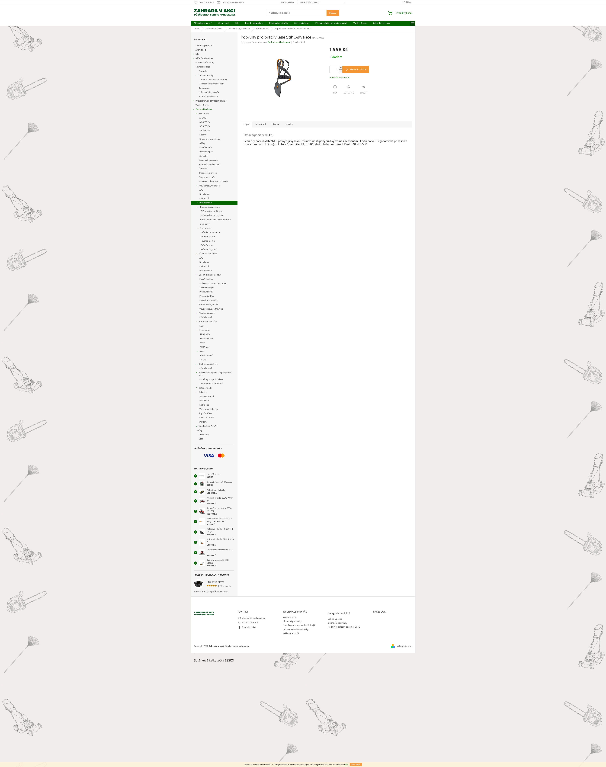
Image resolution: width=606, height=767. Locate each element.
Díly (197, 54)
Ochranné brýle (206, 287)
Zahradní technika (204, 109)
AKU (201, 190)
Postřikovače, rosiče (208, 304)
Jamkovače (204, 88)
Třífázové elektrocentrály (211, 83)
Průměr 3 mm (207, 245)
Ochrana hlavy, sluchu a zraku (213, 283)
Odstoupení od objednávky (295, 629)
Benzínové (204, 194)
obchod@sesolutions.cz (253, 618)
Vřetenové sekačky (208, 409)
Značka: (299, 42)
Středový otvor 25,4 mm (212, 215)
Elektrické (204, 198)
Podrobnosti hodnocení (279, 42)
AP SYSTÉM (204, 126)
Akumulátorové (206, 396)
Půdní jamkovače (207, 313)
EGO (201, 325)
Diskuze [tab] (275, 124)
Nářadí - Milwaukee (204, 58)
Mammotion (205, 330)
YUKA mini (204, 347)
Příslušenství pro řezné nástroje (215, 219)
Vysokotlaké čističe (208, 426)
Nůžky (202, 143)
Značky (199, 430)
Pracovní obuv (206, 291)
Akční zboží (201, 49)
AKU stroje (204, 113)
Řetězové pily (206, 151)
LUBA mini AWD (207, 338)
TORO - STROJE (206, 417)
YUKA (202, 342)
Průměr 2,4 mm (208, 236)
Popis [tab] (246, 124)
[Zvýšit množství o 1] (340, 67)
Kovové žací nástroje (210, 207)
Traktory (203, 422)
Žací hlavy (205, 224)
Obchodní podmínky (310, 2)
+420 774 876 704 (250, 622)
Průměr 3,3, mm (208, 249)
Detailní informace (338, 77)
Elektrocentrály (206, 75)
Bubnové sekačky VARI (209, 164)
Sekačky (203, 156)
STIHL (202, 351)
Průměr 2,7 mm (208, 241)
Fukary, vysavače (207, 177)
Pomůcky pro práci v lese (211, 379)
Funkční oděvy (206, 279)
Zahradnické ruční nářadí (211, 383)
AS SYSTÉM (204, 130)
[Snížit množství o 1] (340, 71)
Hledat (333, 12)
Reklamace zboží (291, 633)
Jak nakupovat (287, 2)
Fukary (202, 134)
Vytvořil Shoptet (404, 646)
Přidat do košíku (358, 69)
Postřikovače (205, 147)
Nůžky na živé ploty (208, 253)
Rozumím (355, 764)
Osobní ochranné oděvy (210, 274)
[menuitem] (203, 23)
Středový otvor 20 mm (211, 211)
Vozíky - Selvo (202, 105)
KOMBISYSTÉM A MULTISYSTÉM (213, 181)
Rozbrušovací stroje (208, 96)
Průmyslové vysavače (209, 92)
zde (346, 764)
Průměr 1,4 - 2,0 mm (210, 232)
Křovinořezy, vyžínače (210, 139)
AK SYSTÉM (204, 122)
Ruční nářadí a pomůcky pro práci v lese (215, 374)
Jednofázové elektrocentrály (213, 79)
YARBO (202, 359)
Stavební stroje (203, 66)
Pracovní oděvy (206, 296)
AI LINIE (202, 117)
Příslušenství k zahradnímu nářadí (211, 101)
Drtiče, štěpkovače (208, 173)
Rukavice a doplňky (208, 300)
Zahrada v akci (249, 627)
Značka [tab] (289, 124)
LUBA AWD (205, 334)
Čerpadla (203, 71)
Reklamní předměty (205, 62)
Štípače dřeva (205, 413)
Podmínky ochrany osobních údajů (299, 625)
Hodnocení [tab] (261, 124)
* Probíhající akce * (204, 45)
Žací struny (205, 228)
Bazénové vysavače (208, 160)
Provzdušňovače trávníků (211, 309)
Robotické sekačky (208, 321)
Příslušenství (205, 202)
